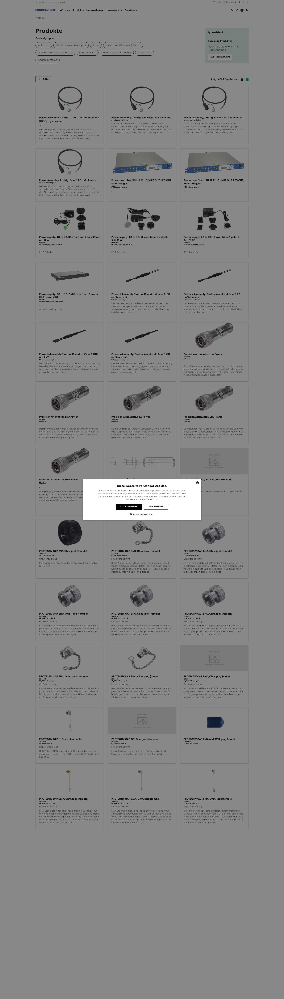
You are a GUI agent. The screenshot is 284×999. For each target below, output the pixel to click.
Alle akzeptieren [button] (129, 506)
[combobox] (197, 482)
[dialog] (142, 499)
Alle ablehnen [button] (156, 506)
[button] (142, 514)
